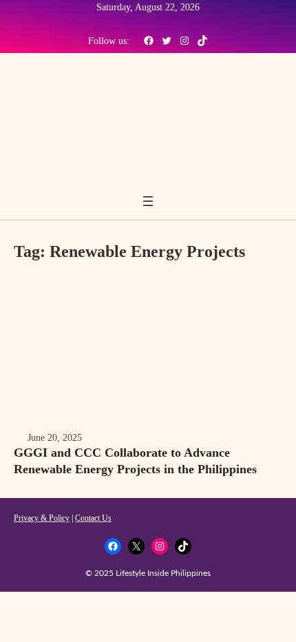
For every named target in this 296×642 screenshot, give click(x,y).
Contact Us (93, 518)
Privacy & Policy (42, 518)
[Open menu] (148, 201)
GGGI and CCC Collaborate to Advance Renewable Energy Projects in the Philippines (135, 460)
